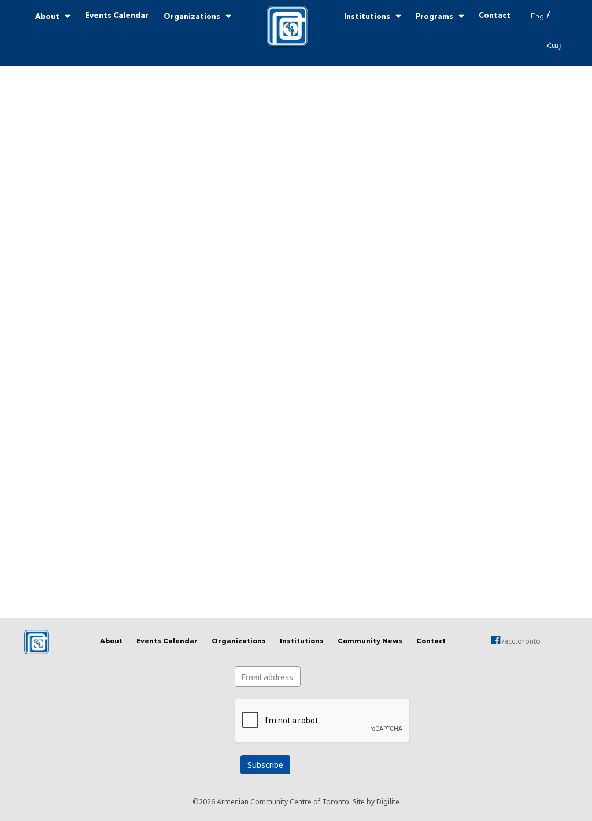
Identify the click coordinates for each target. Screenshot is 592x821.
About (47, 17)
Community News (370, 641)
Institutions (367, 17)
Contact (494, 16)
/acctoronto (520, 641)
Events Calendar (117, 16)
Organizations (192, 17)
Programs (434, 17)
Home (287, 26)
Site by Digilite (376, 802)
